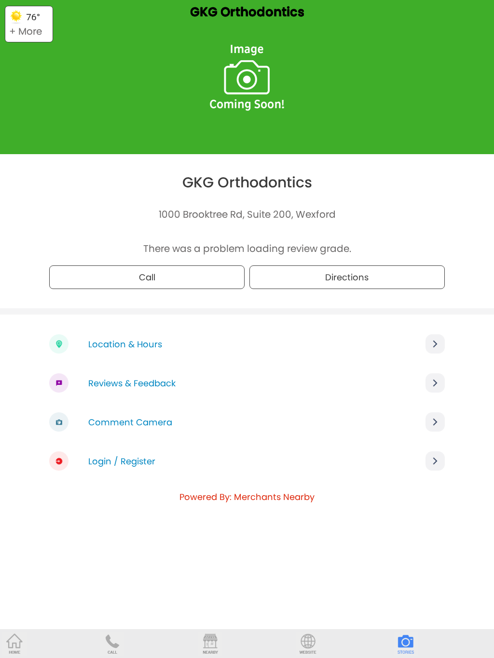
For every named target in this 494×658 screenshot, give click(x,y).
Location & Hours (125, 344)
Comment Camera (130, 422)
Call (147, 277)
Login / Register (121, 461)
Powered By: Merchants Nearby (247, 497)
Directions (347, 277)
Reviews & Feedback (132, 383)
